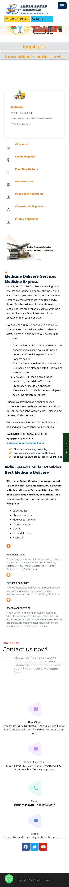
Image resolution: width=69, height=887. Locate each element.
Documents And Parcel (29, 194)
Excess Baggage (25, 156)
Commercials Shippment (29, 206)
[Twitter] (34, 847)
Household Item (24, 181)
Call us (39, 19)
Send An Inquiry (17, 19)
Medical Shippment (26, 219)
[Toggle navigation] (62, 5)
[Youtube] (43, 847)
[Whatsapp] (9, 878)
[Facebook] (26, 847)
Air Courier (22, 144)
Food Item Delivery (26, 169)
